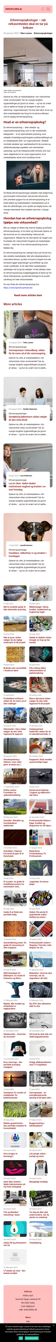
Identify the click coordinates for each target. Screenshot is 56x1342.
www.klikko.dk (30, 1309)
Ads (28, 1321)
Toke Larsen (26, 33)
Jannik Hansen (26, 545)
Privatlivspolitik (31, 1338)
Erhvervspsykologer (43, 33)
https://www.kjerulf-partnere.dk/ (18, 288)
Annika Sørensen (30, 409)
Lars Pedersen (26, 476)
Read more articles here (28, 295)
